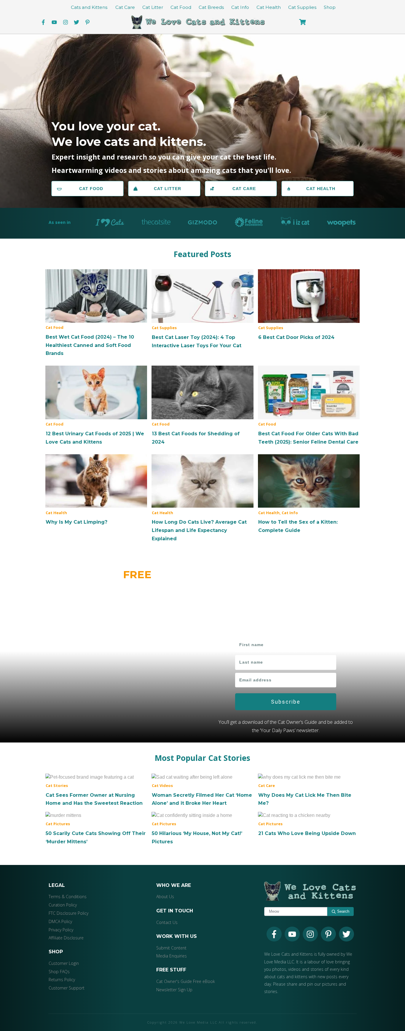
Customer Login (64, 963)
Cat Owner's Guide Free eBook (185, 981)
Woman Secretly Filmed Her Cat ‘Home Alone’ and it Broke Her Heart (202, 790)
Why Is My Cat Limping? (96, 490)
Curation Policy (63, 905)
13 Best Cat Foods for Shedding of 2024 (202, 406)
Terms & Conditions (68, 896)
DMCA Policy (60, 921)
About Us (165, 896)
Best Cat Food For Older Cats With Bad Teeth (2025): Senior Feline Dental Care (309, 406)
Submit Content (171, 948)
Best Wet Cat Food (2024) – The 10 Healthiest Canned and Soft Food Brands (96, 313)
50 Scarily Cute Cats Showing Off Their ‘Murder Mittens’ (96, 828)
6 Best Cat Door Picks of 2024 (309, 305)
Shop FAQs (59, 971)
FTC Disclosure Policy (68, 913)
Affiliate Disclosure (66, 938)
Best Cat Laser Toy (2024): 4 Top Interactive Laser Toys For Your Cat (202, 309)
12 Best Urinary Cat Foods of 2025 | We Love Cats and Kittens (96, 406)
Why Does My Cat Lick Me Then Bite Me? (309, 790)
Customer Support (66, 988)
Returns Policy (62, 979)
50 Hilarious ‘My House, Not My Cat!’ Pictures (202, 828)
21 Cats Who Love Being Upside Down (309, 824)
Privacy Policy (61, 930)
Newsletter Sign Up (174, 989)
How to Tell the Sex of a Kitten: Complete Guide (309, 494)
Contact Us (167, 922)
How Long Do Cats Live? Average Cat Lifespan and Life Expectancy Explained (202, 498)
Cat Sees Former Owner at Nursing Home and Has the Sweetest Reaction (96, 790)
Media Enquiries (171, 956)
